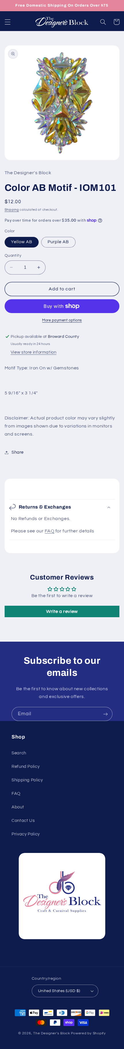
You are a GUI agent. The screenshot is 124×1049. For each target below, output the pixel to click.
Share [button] (18, 452)
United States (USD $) (59, 991)
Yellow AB (21, 242)
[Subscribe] (105, 714)
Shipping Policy (27, 780)
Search (19, 753)
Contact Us (23, 820)
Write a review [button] (62, 611)
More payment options (62, 320)
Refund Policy (26, 766)
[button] (7, 21)
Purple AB (58, 242)
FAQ (49, 531)
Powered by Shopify (88, 1033)
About (18, 807)
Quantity (13, 256)
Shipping (12, 209)
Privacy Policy (26, 834)
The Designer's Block (51, 1033)
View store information (34, 352)
